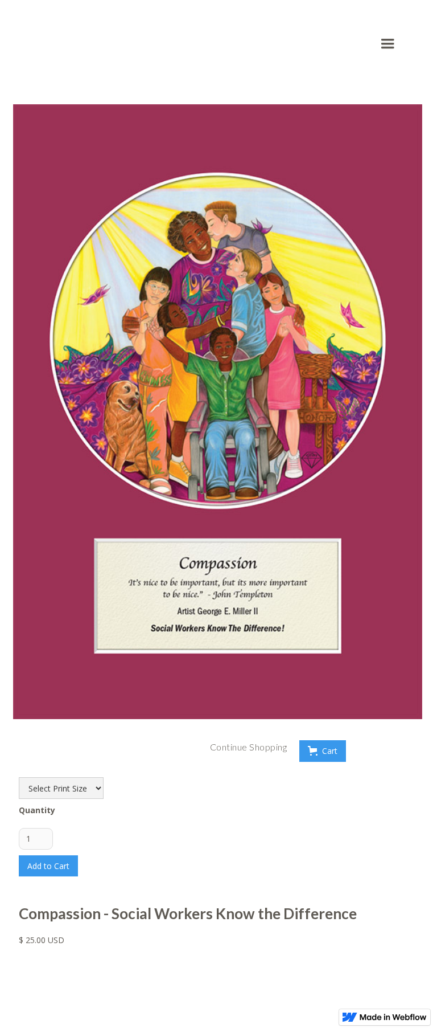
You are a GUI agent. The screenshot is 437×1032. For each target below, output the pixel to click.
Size (27, 768)
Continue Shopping (248, 746)
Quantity (37, 810)
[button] (392, 43)
